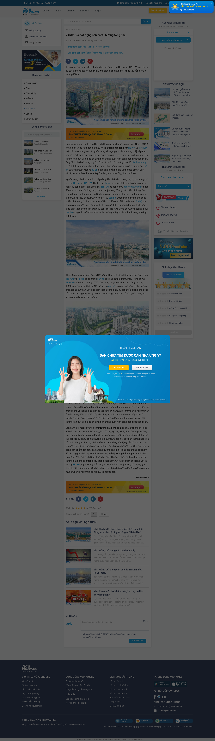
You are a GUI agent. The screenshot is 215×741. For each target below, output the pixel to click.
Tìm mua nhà (118, 367)
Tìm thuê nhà (142, 367)
